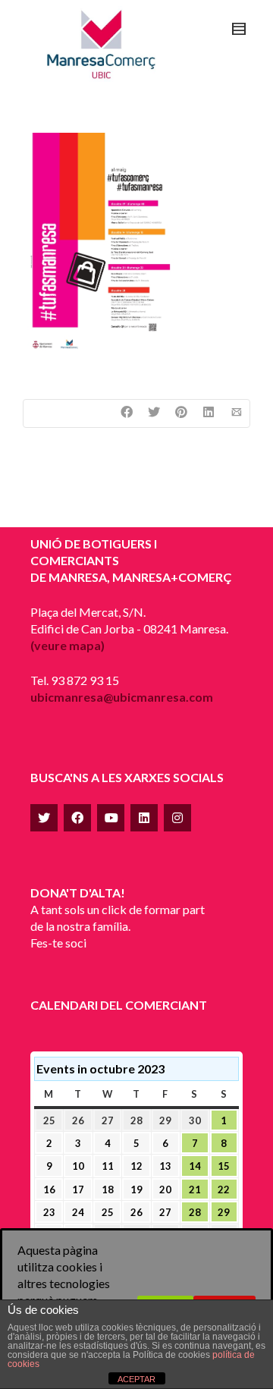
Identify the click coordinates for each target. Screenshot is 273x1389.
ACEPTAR (136, 1379)
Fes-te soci (58, 942)
